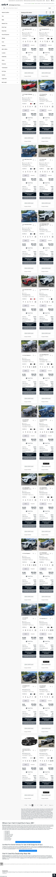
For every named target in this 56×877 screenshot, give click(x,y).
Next (41, 805)
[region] (29, 59)
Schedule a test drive (6, 855)
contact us (22, 857)
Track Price (30, 52)
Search (50, 8)
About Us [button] (52, 3)
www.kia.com (4, 873)
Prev (30, 805)
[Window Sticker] (35, 367)
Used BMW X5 (7, 833)
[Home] (24, 4)
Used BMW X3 (7, 832)
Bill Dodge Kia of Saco (6, 825)
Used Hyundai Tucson (8, 835)
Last (46, 805)
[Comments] (35, 41)
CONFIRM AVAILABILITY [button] (29, 67)
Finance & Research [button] (38, 3)
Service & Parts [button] (48, 3)
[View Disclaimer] (32, 41)
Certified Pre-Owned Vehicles (43, 846)
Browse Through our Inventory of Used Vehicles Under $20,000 (28, 841)
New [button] (26, 3)
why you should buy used (43, 857)
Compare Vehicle (27, 76)
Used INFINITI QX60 (8, 836)
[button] (36, 21)
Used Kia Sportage (7, 838)
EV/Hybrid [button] (32, 3)
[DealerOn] (5, 870)
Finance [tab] (33, 45)
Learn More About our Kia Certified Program (28, 850)
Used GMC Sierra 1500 (8, 834)
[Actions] (35, 30)
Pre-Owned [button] (29, 3)
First (26, 805)
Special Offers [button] (43, 3)
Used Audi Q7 (7, 831)
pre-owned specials (11, 848)
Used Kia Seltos (7, 837)
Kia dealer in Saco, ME (24, 846)
